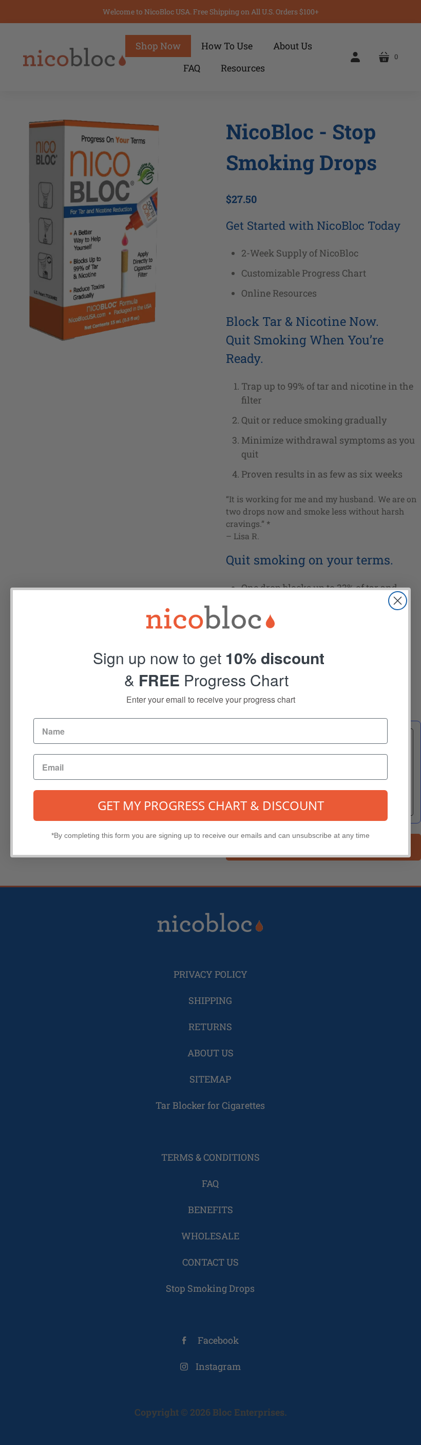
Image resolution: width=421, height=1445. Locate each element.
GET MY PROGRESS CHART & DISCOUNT (211, 805)
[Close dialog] (398, 601)
